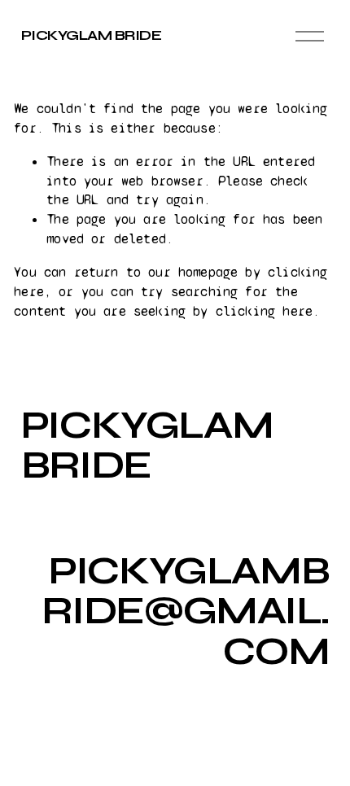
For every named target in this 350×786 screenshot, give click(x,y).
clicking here (264, 311)
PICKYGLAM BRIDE (91, 35)
